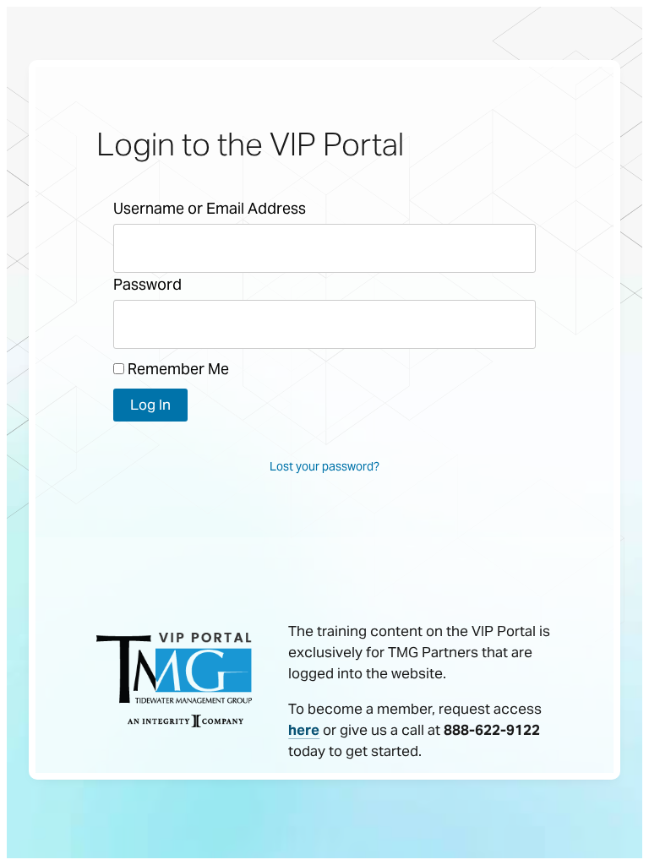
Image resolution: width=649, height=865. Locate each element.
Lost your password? (324, 466)
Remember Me (176, 368)
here (303, 730)
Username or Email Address (209, 208)
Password (147, 284)
